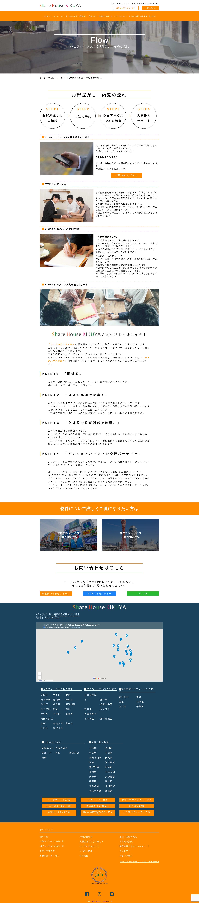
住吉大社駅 (95, 791)
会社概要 (143, 16)
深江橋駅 (110, 762)
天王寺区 (46, 700)
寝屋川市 (58, 728)
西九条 (109, 757)
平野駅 (93, 781)
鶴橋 (44, 757)
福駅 (91, 762)
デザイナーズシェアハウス (137, 800)
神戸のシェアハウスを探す (102, 689)
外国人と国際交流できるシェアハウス (98, 813)
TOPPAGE (48, 78)
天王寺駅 (110, 772)
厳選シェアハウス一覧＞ (125, 8)
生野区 (44, 714)
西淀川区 (71, 704)
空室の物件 (73, 16)
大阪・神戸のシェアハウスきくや (102, 901)
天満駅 (93, 777)
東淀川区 (58, 723)
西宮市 (88, 709)
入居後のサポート (105, 16)
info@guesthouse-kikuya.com (65, 616)
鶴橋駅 (109, 791)
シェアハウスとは (120, 16)
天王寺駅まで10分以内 (59, 806)
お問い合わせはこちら (126, 175)
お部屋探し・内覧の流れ (87, 16)
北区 (68, 695)
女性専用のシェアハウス (137, 812)
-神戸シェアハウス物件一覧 (52, 846)
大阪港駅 (110, 777)
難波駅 (93, 753)
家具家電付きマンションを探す (136, 690)
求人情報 (152, 16)
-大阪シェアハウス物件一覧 (52, 841)
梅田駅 (109, 748)
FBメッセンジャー (101, 593)
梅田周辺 (74, 753)
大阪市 (44, 695)
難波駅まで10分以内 (59, 812)
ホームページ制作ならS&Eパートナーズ (139, 861)
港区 (55, 709)
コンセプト (48, 16)
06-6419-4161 (52, 618)
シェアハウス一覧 (60, 16)
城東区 (69, 714)
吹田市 (44, 728)
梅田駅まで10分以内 (97, 806)
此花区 (57, 704)
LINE (145, 593)
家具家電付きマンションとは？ (134, 846)
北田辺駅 (110, 786)
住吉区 (44, 704)
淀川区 (57, 700)
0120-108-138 (106, 157)
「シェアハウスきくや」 (61, 344)
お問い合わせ (151, 8)
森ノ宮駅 (94, 767)
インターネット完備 (59, 800)
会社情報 (84, 856)
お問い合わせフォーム (57, 593)
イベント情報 (86, 851)
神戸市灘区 (106, 719)
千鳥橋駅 (94, 786)
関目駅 (109, 753)
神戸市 (104, 700)
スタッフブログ (47, 851)
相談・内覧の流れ (128, 837)
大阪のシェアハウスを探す (58, 689)
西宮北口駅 (95, 757)
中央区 (57, 695)
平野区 (57, 714)
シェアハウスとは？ (89, 846)
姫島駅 (109, 767)
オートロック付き (98, 800)
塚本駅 (109, 781)
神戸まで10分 (137, 806)
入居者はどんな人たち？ (92, 841)
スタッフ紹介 (125, 856)
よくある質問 (134, 16)
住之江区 (46, 709)
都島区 (69, 700)
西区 (68, 709)
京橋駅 (93, 772)
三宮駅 (93, 748)
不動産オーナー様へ (49, 856)
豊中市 (69, 723)
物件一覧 (44, 837)
